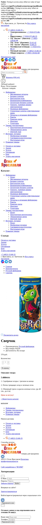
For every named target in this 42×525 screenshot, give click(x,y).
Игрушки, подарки (13, 221)
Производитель (12, 269)
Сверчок (9, 273)
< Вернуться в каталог (10, 399)
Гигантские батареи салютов (21, 188)
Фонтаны (14, 206)
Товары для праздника (14, 210)
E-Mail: (4, 479)
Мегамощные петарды (19, 179)
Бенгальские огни (17, 183)
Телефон (4, 519)
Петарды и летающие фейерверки (23, 200)
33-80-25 (33, 45)
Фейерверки (10, 175)
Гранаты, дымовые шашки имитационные (20, 191)
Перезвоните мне (8, 503)
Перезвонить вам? (8, 57)
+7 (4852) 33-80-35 (33, 51)
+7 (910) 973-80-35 (30, 36)
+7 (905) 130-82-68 (32, 53)
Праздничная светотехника (21, 215)
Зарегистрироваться (9, 491)
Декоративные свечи (18, 217)
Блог (7, 154)
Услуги (8, 150)
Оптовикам (10, 152)
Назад (12, 177)
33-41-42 (33, 43)
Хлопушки (14, 208)
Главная (9, 267)
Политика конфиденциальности (15, 460)
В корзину (5, 368)
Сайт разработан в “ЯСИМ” (12, 467)
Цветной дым (15, 219)
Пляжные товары (12, 231)
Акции (8, 148)
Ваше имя (5, 517)
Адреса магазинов (13, 156)
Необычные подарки (18, 225)
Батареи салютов (17, 181)
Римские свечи (16, 204)
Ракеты (13, 202)
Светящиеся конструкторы (21, 227)
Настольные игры (17, 229)
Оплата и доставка (13, 146)
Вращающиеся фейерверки (21, 185)
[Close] (3, 476)
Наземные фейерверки (19, 194)
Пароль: (4, 481)
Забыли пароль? (7, 483)
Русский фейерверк (13, 271)
